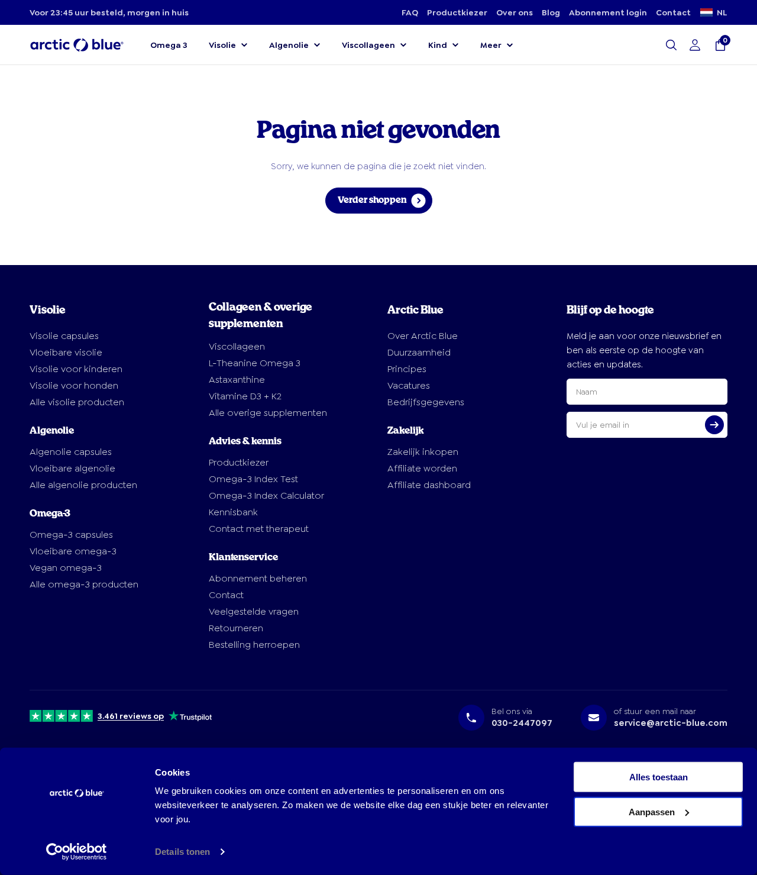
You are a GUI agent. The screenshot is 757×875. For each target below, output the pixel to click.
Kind (437, 45)
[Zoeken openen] (671, 45)
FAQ (410, 12)
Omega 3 (168, 45)
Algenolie (289, 45)
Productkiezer (457, 12)
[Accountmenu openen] (694, 44)
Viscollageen (368, 45)
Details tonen (182, 852)
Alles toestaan (658, 777)
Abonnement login (608, 12)
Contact (673, 12)
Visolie (222, 45)
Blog (551, 12)
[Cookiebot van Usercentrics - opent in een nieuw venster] (76, 852)
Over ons (514, 12)
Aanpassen (652, 811)
